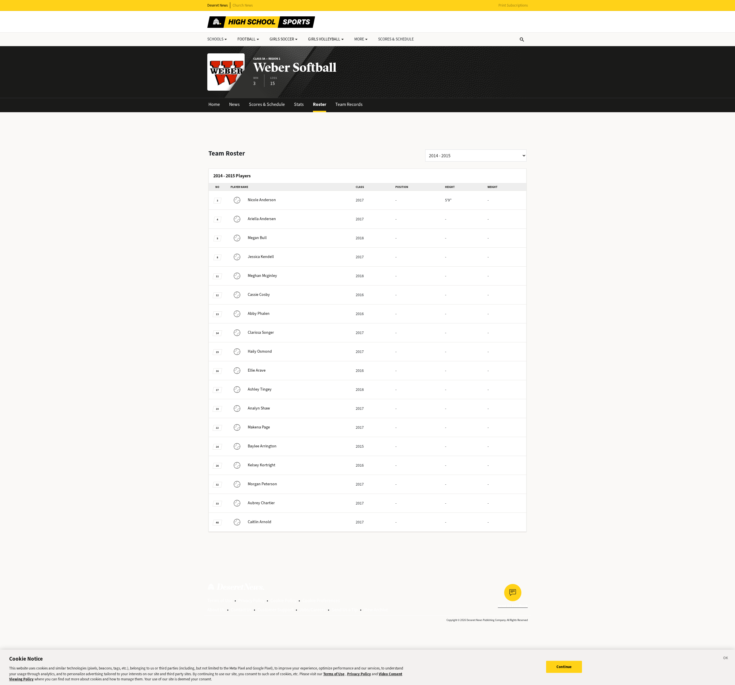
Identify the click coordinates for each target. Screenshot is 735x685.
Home (214, 104)
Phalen (259, 313)
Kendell (261, 256)
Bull (257, 237)
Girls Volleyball (324, 39)
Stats (299, 104)
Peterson (262, 484)
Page (259, 427)
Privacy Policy (251, 600)
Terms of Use (219, 600)
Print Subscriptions (513, 5)
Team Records (349, 104)
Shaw (259, 408)
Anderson (262, 200)
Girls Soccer (282, 39)
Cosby (259, 294)
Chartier (261, 503)
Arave (257, 370)
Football (246, 39)
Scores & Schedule (267, 104)
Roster (319, 104)
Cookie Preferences (321, 600)
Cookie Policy (283, 600)
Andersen (262, 219)
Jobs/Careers (312, 610)
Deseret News (217, 5)
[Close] (725, 659)
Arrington (262, 446)
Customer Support (275, 610)
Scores (396, 39)
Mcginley (262, 275)
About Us (216, 610)
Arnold (259, 522)
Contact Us (241, 610)
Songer (261, 332)
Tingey (260, 389)
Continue (564, 666)
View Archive (376, 610)
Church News (243, 5)
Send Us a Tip (345, 610)
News (234, 104)
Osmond (260, 351)
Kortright (261, 465)
